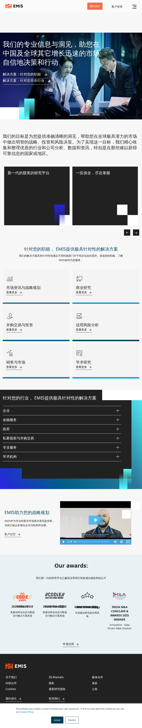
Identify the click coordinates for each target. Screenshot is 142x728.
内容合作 (11, 683)
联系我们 (54, 698)
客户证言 (10, 534)
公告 (94, 689)
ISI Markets (56, 677)
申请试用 (68, 644)
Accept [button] (57, 719)
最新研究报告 (57, 689)
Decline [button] (72, 719)
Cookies (11, 689)
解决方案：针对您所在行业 (23, 80)
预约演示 (11, 698)
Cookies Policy (26, 711)
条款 (94, 683)
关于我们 (11, 677)
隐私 (51, 683)
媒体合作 (97, 677)
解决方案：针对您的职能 (22, 74)
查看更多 (11, 292)
